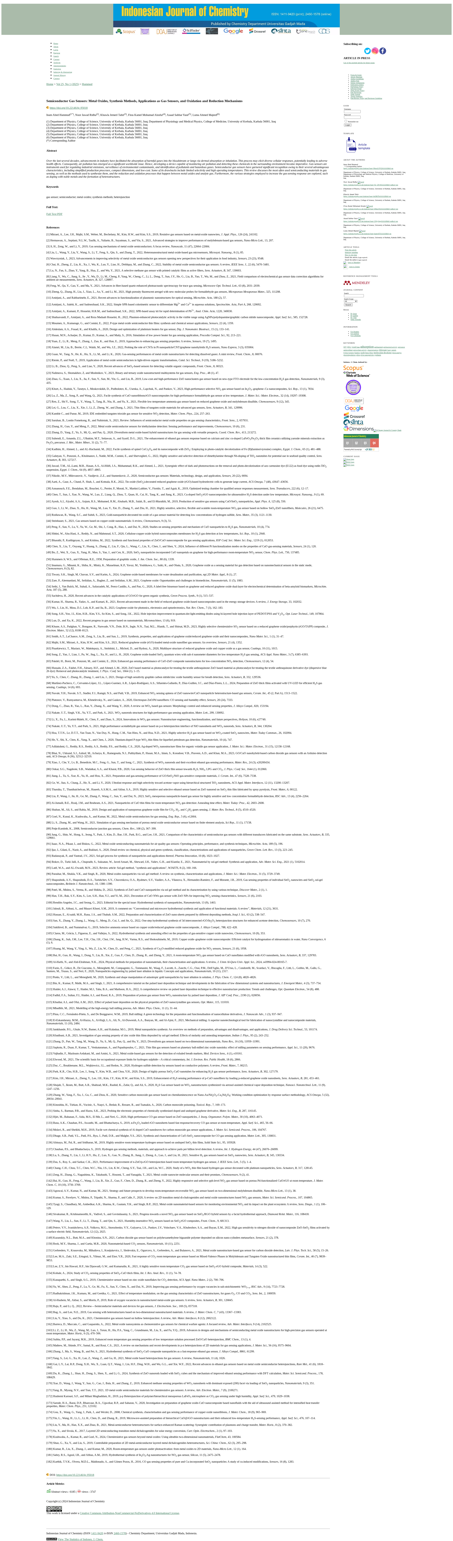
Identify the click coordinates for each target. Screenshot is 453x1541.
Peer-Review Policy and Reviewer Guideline (366, 98)
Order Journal (355, 94)
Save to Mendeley (354, 262)
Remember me (353, 122)
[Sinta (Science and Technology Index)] (353, 426)
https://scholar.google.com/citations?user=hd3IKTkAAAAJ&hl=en (367, 196)
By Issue (354, 314)
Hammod (87, 84)
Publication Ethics (357, 85)
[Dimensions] (358, 430)
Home (55, 43)
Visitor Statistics (356, 96)
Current (56, 59)
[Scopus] (353, 371)
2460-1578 (120, 1533)
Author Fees (355, 81)
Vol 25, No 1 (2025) (67, 84)
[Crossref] (354, 419)
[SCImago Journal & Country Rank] (387, 430)
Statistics (57, 69)
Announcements (59, 66)
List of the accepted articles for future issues (359, 63)
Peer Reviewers (356, 92)
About (55, 47)
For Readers (355, 332)
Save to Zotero (354, 267)
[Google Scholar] (354, 411)
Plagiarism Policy (357, 87)
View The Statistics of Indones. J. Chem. (80, 1539)
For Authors (355, 334)
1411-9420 (97, 1533)
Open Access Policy (358, 90)
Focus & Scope (356, 75)
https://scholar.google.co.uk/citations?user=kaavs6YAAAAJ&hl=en (367, 234)
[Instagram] (375, 54)
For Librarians (356, 336)
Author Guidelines (357, 79)
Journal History (59, 75)
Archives (56, 63)
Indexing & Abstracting (62, 72)
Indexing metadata (351, 252)
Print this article (350, 250)
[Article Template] (356, 153)
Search (56, 56)
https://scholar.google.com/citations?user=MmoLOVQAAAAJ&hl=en (368, 168)
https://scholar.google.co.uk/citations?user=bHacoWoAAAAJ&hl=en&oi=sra (370, 209)
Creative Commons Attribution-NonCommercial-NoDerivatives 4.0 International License (129, 1513)
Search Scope (348, 299)
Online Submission (357, 83)
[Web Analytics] (51, 1539)
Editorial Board (356, 89)
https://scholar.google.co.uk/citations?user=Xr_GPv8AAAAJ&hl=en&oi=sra (370, 185)
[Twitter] (367, 54)
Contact (56, 78)
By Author (354, 316)
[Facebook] (382, 54)
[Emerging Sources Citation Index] (353, 397)
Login (55, 50)
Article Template (356, 77)
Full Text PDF (54, 214)
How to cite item (351, 255)
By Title (354, 317)
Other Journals (356, 319)
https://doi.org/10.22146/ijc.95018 (69, 107)
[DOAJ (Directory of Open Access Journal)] (354, 404)
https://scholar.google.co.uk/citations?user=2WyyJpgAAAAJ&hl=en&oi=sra (370, 221)
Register (56, 53)
